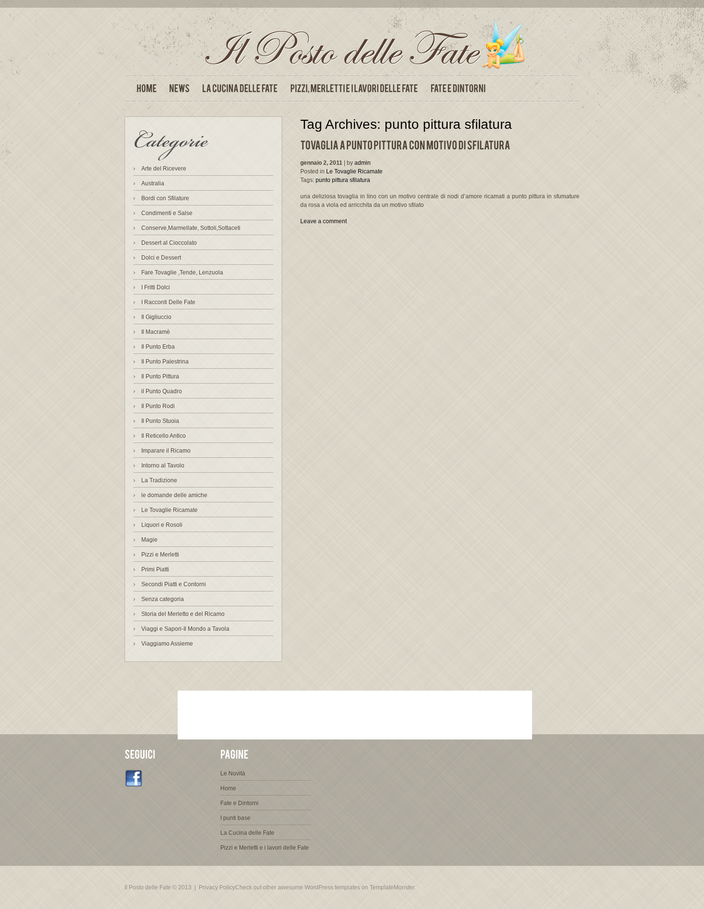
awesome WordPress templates (319, 887)
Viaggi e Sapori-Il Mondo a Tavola (185, 628)
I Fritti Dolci (155, 287)
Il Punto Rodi (158, 406)
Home (228, 788)
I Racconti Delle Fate (168, 302)
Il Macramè (155, 332)
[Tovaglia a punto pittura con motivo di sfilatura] (405, 145)
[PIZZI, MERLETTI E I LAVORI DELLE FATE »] (354, 88)
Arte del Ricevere (163, 168)
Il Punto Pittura (160, 376)
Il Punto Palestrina (165, 361)
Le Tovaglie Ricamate (169, 510)
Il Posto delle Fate (148, 887)
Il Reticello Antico (163, 435)
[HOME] (146, 88)
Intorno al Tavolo (162, 465)
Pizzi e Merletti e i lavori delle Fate (264, 847)
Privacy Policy (217, 887)
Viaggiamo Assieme (167, 643)
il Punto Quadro (161, 391)
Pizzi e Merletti (160, 554)
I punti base (235, 818)
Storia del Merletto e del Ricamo (183, 614)
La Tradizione (159, 480)
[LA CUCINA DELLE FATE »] (240, 88)
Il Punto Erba (158, 346)
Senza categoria (162, 599)
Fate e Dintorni (239, 803)
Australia (152, 183)
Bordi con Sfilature (165, 198)
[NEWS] (179, 88)
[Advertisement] (355, 715)
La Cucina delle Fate (247, 832)
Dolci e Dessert (161, 257)
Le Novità (232, 773)
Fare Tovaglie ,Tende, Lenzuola (182, 272)
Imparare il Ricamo (166, 450)
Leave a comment (323, 221)
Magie (149, 539)
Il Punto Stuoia (160, 421)
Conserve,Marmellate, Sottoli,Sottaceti (190, 228)
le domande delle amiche (174, 495)
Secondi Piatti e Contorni (173, 584)
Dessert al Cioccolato (169, 242)
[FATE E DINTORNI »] (458, 88)
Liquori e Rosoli (161, 525)
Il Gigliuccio (156, 317)
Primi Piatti (155, 569)
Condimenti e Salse (167, 213)
